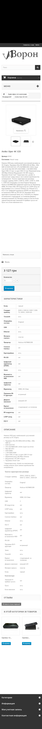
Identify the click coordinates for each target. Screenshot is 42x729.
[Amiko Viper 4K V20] (15, 141)
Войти (37, 45)
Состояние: (5, 159)
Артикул (4, 156)
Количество (8, 277)
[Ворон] (21, 54)
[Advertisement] (21, 21)
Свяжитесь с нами (28, 45)
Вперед (33, 142)
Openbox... (26, 638)
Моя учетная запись (12, 709)
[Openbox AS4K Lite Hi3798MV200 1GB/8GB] (31, 626)
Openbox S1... (7, 638)
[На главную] (4, 94)
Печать (7, 262)
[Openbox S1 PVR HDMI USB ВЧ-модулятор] (11, 626)
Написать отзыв (8, 254)
